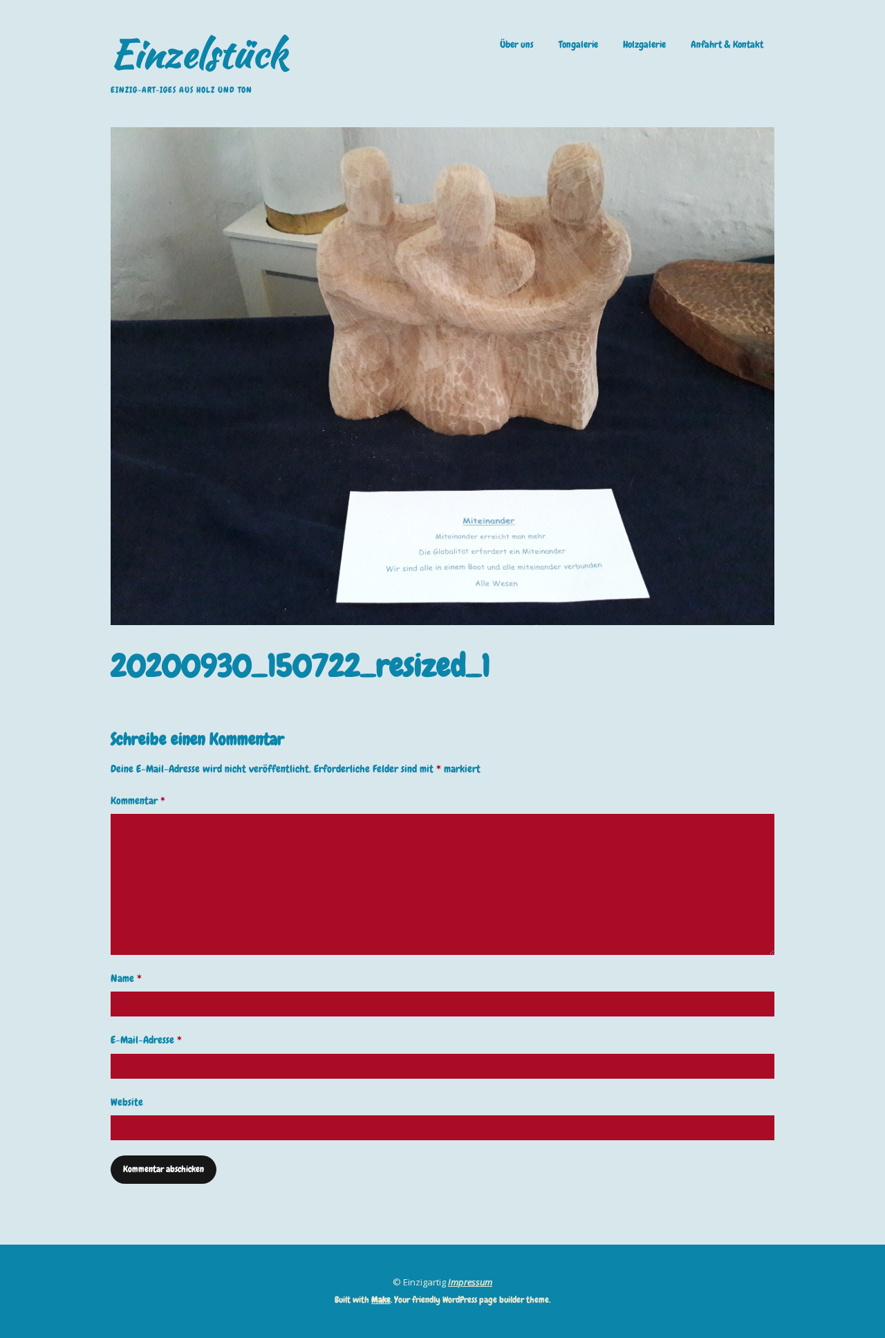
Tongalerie (578, 44)
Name (126, 978)
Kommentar (138, 801)
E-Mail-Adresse (146, 1040)
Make (381, 1300)
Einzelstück (199, 53)
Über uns (517, 44)
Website (127, 1102)
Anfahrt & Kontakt (727, 44)
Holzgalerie (644, 44)
